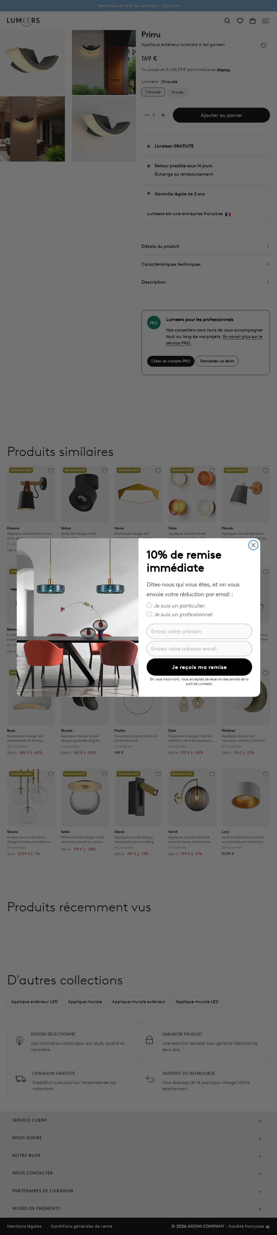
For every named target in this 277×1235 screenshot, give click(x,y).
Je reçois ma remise (199, 667)
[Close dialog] (253, 545)
